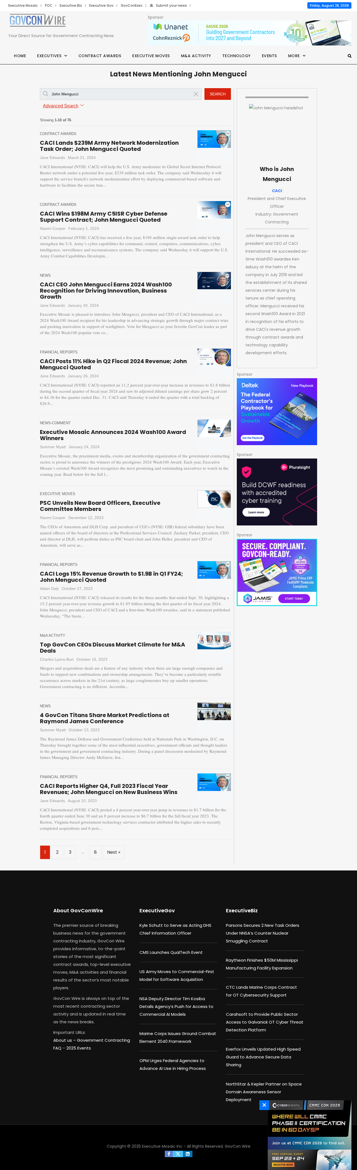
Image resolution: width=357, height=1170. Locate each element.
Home (20, 56)
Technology (236, 56)
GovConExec (132, 5)
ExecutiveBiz (242, 910)
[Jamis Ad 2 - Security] (277, 572)
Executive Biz (71, 5)
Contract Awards (99, 56)
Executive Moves (151, 56)
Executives (49, 56)
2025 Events (78, 1048)
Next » (113, 852)
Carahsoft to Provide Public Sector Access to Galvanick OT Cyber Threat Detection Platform (264, 1022)
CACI (277, 191)
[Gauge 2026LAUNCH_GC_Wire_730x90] (249, 33)
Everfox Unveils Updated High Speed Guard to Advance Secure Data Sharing (263, 1057)
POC (48, 5)
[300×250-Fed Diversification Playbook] (277, 411)
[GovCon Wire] (37, 21)
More (294, 56)
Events (269, 56)
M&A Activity (196, 56)
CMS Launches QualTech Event (171, 952)
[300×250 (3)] (277, 492)
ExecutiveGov (157, 910)
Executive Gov (101, 5)
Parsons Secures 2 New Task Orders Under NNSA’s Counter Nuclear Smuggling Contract (262, 933)
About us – (65, 1040)
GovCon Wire (237, 1146)
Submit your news (171, 5)
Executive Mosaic (23, 5)
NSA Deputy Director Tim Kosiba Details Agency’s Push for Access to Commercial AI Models (176, 1006)
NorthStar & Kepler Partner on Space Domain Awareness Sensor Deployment (264, 1092)
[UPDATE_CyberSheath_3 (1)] (308, 1135)
